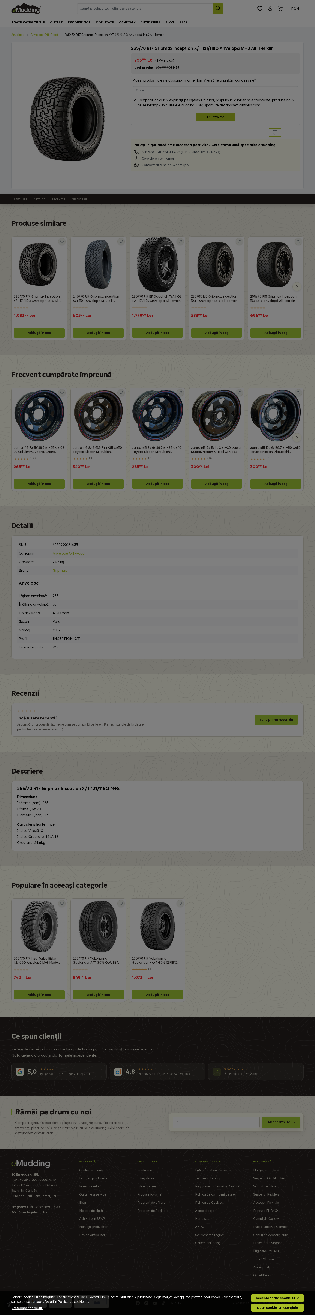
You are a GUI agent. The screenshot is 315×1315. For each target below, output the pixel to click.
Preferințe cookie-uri (27, 1308)
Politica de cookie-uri (73, 1302)
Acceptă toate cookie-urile (277, 1298)
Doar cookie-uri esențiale (277, 1308)
